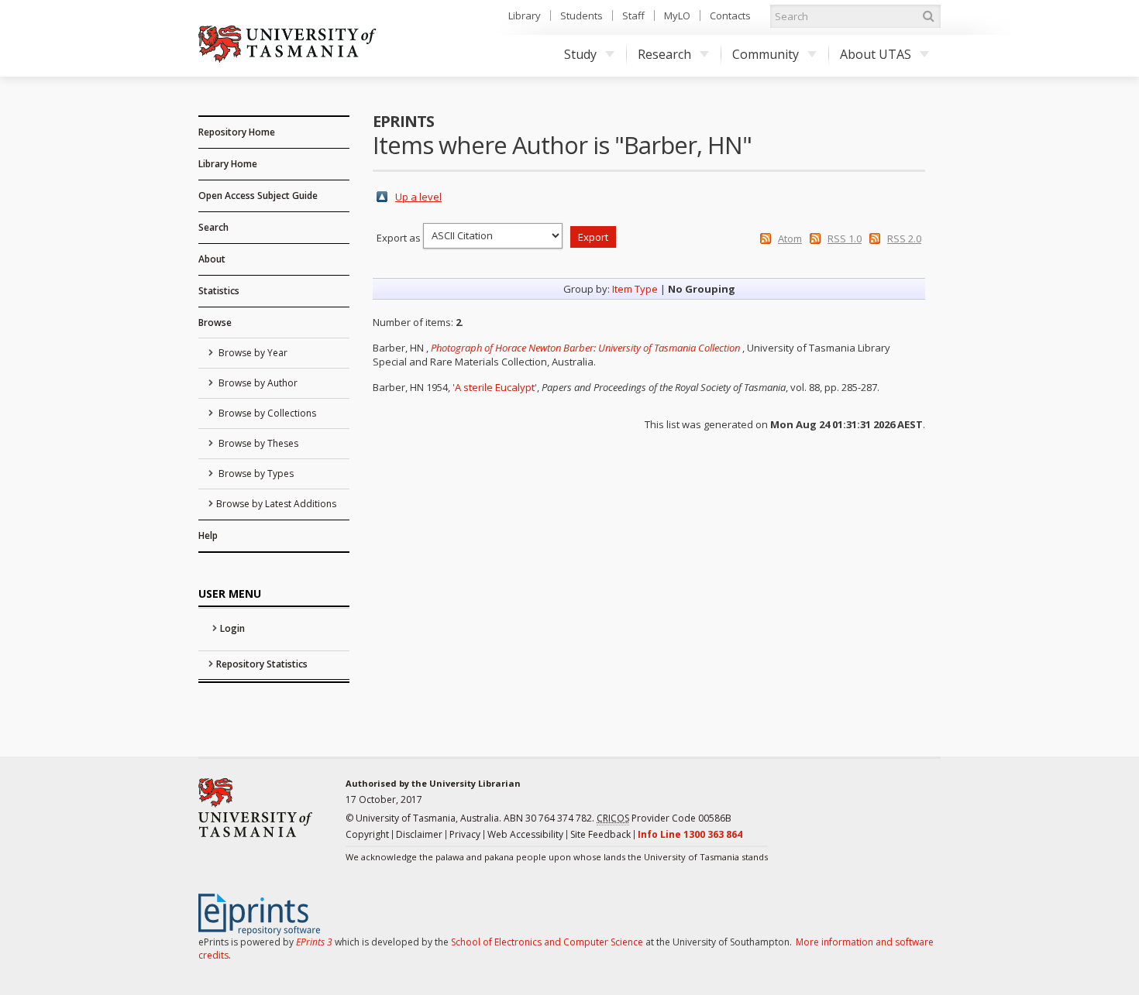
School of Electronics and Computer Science (547, 942)
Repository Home (236, 132)
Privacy (464, 834)
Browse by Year (251, 352)
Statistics (218, 290)
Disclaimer (419, 834)
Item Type (635, 289)
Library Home (227, 163)
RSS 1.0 (845, 238)
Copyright (367, 834)
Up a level (418, 197)
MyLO (677, 15)
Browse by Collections (266, 413)
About (211, 259)
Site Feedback (600, 834)
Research (664, 54)
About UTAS (875, 54)
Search (213, 227)
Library (524, 15)
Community (765, 54)
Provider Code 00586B (664, 818)
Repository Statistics (262, 664)
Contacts (730, 15)
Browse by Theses (257, 443)
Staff (633, 15)
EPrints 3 (314, 942)
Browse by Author (257, 382)
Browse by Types (255, 473)
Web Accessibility (525, 834)
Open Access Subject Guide (258, 195)
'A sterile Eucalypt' (495, 387)
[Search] (928, 16)
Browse (215, 322)
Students (581, 15)
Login (232, 628)
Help (208, 535)
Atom (790, 238)
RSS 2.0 (904, 238)
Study (580, 54)
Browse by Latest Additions (276, 503)
